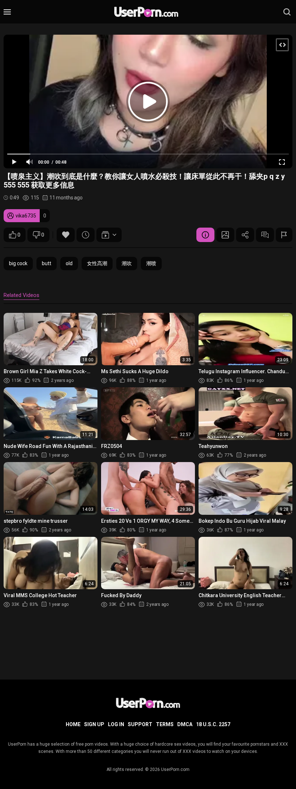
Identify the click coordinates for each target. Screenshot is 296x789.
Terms (165, 724)
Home (73, 724)
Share (245, 235)
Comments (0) (265, 235)
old (69, 263)
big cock (18, 263)
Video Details (205, 235)
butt (46, 263)
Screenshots (225, 235)
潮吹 (127, 263)
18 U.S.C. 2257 (213, 724)
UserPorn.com (175, 769)
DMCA (184, 724)
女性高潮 (97, 263)
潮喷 (151, 263)
